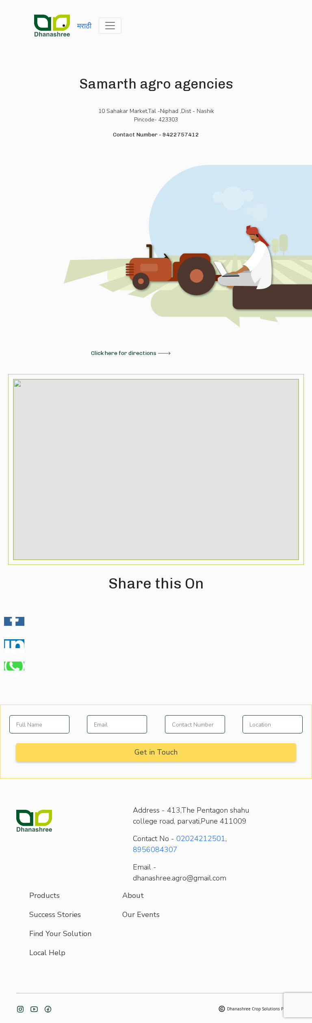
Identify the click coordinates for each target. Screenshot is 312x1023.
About (133, 895)
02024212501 (200, 838)
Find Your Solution (60, 934)
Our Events (141, 914)
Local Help (47, 953)
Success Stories (55, 914)
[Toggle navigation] (110, 25)
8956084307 (155, 849)
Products (44, 895)
